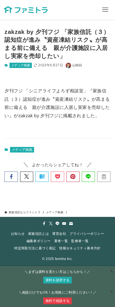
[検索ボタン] (85, 10)
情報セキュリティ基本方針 (79, 248)
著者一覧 (61, 241)
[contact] (70, 223)
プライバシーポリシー (87, 234)
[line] (57, 223)
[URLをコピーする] (103, 177)
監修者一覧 (79, 241)
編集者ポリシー (39, 241)
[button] (11, 177)
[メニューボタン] (105, 10)
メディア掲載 (20, 65)
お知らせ (18, 234)
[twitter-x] (50, 223)
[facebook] (44, 223)
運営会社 (59, 234)
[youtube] (64, 223)
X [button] (111, 292)
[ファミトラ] (25, 10)
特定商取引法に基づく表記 (35, 248)
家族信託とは (38, 234)
